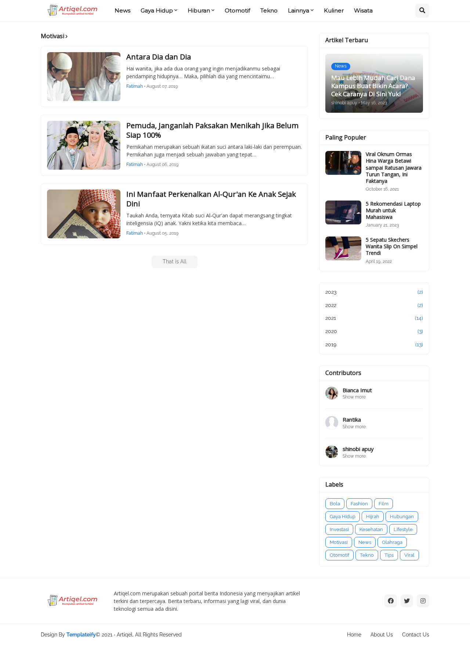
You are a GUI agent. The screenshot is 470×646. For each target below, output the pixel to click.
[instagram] (423, 601)
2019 (374, 344)
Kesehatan (371, 529)
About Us (381, 635)
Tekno (367, 555)
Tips (389, 555)
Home (354, 635)
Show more (354, 397)
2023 (374, 292)
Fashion (359, 503)
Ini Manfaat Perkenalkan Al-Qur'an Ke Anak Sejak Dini (211, 199)
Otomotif (339, 555)
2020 (374, 331)
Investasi (339, 529)
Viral (409, 555)
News (364, 542)
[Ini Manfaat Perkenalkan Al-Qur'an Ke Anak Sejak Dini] (83, 214)
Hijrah (372, 516)
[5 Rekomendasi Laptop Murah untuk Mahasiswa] (343, 212)
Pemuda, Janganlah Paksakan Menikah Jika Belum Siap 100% (212, 130)
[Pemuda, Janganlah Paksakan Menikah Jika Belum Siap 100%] (83, 145)
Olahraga (392, 542)
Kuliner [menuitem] (334, 10)
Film (383, 503)
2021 (374, 318)
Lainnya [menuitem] (298, 10)
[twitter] (407, 601)
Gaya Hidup (342, 516)
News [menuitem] (122, 10)
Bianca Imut (357, 390)
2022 (374, 305)
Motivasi (339, 542)
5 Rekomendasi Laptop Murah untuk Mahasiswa (393, 210)
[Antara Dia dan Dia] (83, 76)
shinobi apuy (358, 448)
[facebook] (390, 601)
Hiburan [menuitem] (199, 10)
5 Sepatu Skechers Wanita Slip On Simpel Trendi (391, 246)
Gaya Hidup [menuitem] (157, 10)
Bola (335, 503)
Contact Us (415, 635)
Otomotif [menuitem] (237, 10)
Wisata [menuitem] (363, 10)
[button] (422, 11)
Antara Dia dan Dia (158, 57)
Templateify (81, 635)
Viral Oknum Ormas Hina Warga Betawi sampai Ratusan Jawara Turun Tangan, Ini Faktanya (394, 167)
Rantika (352, 419)
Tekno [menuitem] (269, 10)
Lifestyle (403, 529)
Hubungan (402, 516)
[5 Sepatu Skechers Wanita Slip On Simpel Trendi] (343, 248)
